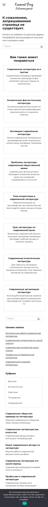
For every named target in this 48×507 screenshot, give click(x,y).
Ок (25, 503)
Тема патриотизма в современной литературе (24, 197)
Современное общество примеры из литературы (19, 415)
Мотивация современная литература (24, 132)
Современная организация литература (24, 290)
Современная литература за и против (24, 70)
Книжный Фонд (24, 4)
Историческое (15, 387)
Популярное (14, 397)
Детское (12, 381)
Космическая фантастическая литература (24, 101)
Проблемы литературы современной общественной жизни (24, 165)
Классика (12, 392)
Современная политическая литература (24, 259)
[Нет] (45, 498)
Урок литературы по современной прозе (24, 228)
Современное (15, 403)
